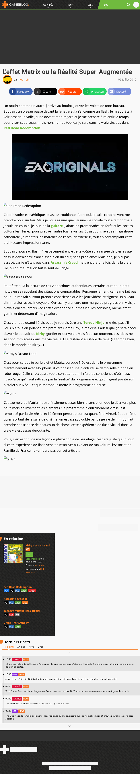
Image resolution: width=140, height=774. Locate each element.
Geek (90, 4)
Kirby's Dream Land (38, 545)
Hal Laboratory (35, 570)
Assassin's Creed (64, 262)
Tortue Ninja (93, 322)
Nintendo (39, 565)
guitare (57, 226)
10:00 (61, 677)
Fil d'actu (9, 646)
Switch (32, 590)
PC (11, 590)
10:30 (69, 663)
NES (11, 614)
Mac (25, 602)
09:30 (67, 689)
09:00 (37, 701)
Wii (17, 614)
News (31, 646)
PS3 (17, 590)
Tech (70, 4)
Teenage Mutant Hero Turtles (22, 611)
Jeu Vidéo (47, 4)
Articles (21, 646)
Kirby (40, 333)
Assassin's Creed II (15, 599)
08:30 (69, 714)
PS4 (6, 590)
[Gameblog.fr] (14, 4)
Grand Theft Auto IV (16, 622)
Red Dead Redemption (22, 128)
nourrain (24, 79)
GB (27, 549)
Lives (40, 646)
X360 (23, 590)
